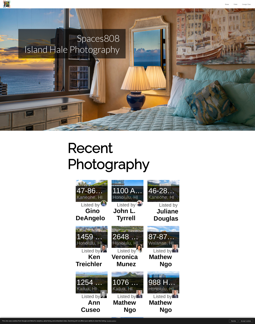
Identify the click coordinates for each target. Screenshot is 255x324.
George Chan (246, 4)
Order (235, 4)
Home (227, 4)
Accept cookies (246, 321)
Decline (233, 321)
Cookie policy (111, 321)
